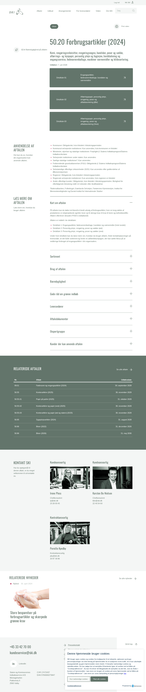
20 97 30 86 (55, 559)
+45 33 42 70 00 (20, 646)
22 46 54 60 (97, 503)
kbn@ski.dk (97, 501)
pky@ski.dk (55, 556)
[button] (39, 11)
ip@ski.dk (54, 501)
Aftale (54, 26)
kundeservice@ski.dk (23, 652)
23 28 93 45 (55, 503)
